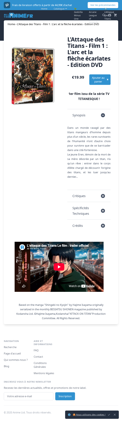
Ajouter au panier (98, 79)
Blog (6, 366)
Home (44, 8)
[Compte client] (109, 15)
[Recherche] (104, 15)
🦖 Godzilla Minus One (78, 13)
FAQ (36, 350)
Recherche (10, 347)
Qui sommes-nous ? (16, 360)
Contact (38, 356)
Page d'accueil (12, 353)
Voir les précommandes (102, 5)
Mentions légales (44, 373)
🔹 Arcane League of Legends (93, 15)
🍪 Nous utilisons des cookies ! (89, 414)
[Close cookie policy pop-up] (109, 414)
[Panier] (115, 15)
